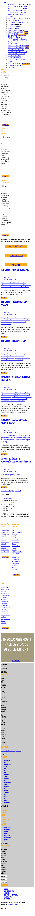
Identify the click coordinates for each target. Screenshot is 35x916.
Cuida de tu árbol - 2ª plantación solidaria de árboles (16, 460)
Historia (11, 24)
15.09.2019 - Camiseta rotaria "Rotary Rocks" (14, 421)
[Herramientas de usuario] (1, 274)
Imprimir (7, 277)
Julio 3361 (9, 498)
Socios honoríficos (15, 10)
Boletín (17, 28)
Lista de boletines (15, 66)
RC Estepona (27, 4)
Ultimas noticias (14, 56)
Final (19, 491)
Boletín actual (14, 64)
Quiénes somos (25, 7)
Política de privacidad (11, 895)
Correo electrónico (10, 279)
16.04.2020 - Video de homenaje (15, 269)
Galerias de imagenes (16, 50)
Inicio (6, 2)
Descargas (24, 22)
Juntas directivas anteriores (19, 18)
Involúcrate (13, 34)
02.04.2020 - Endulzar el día (13, 340)
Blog (10, 28)
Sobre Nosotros (9, 891)
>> (15, 498)
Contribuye (12, 36)
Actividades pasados (16, 48)
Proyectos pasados (15, 32)
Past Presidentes (14, 20)
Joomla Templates (13, 904)
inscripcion (16, 40)
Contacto (12, 16)
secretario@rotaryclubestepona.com (11, 751)
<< (3, 498)
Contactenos (16, 661)
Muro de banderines (16, 14)
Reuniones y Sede (14, 4)
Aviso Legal (7, 897)
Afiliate (11, 26)
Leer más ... (5, 176)
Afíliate (16, 264)
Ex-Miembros (13, 12)
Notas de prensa (14, 58)
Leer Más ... (5, 125)
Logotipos (15, 22)
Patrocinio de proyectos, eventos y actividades (18, 53)
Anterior (6, 491)
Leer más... (4, 298)
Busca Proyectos (7, 835)
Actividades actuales (16, 46)
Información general (7, 839)
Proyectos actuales (16, 30)
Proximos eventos (15, 38)
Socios (10, 8)
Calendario (12, 44)
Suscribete (12, 68)
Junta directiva (14, 6)
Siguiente (15, 491)
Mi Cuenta (7, 899)
